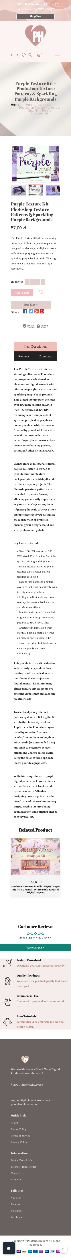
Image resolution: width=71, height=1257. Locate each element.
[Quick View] (44, 862)
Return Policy (18, 1129)
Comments (46, 356)
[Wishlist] (40, 292)
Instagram (16, 1210)
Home (15, 104)
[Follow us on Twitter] (30, 312)
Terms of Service (20, 1135)
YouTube (16, 1197)
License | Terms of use (23, 1166)
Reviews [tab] (23, 356)
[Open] (9, 1248)
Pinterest (16, 1204)
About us (16, 1179)
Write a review (35, 947)
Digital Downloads (21, 1160)
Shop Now (36, 16)
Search (15, 1122)
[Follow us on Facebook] (25, 312)
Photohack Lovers (32, 1084)
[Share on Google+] (36, 312)
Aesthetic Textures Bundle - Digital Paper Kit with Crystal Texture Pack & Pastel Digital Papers (35, 889)
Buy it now (31, 304)
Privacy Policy (19, 1142)
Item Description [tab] (35, 346)
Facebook (16, 1217)
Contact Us (17, 1173)
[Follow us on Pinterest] (42, 312)
